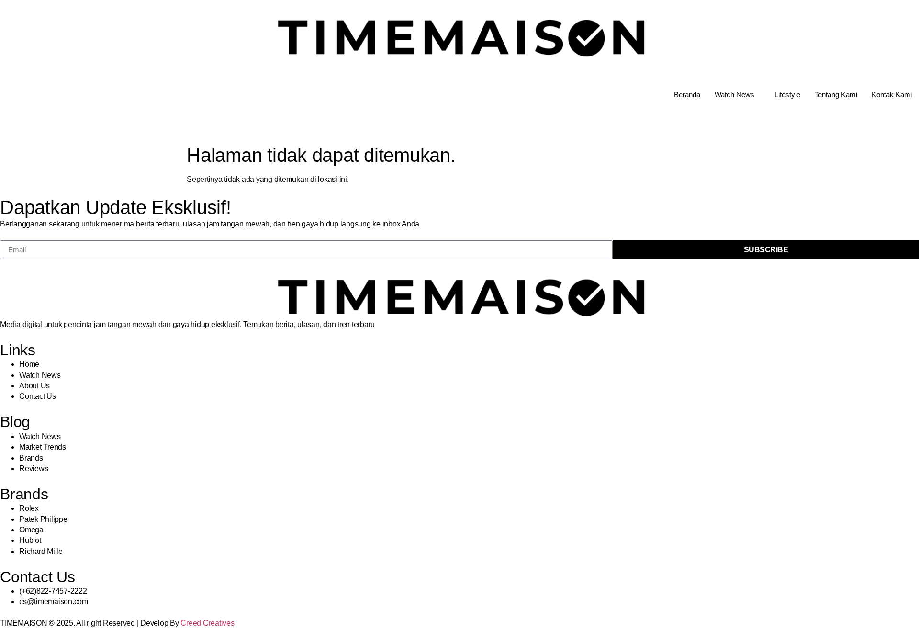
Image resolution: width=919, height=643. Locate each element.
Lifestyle (787, 94)
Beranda (687, 94)
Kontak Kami (892, 94)
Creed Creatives (207, 623)
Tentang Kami (836, 94)
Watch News (734, 94)
